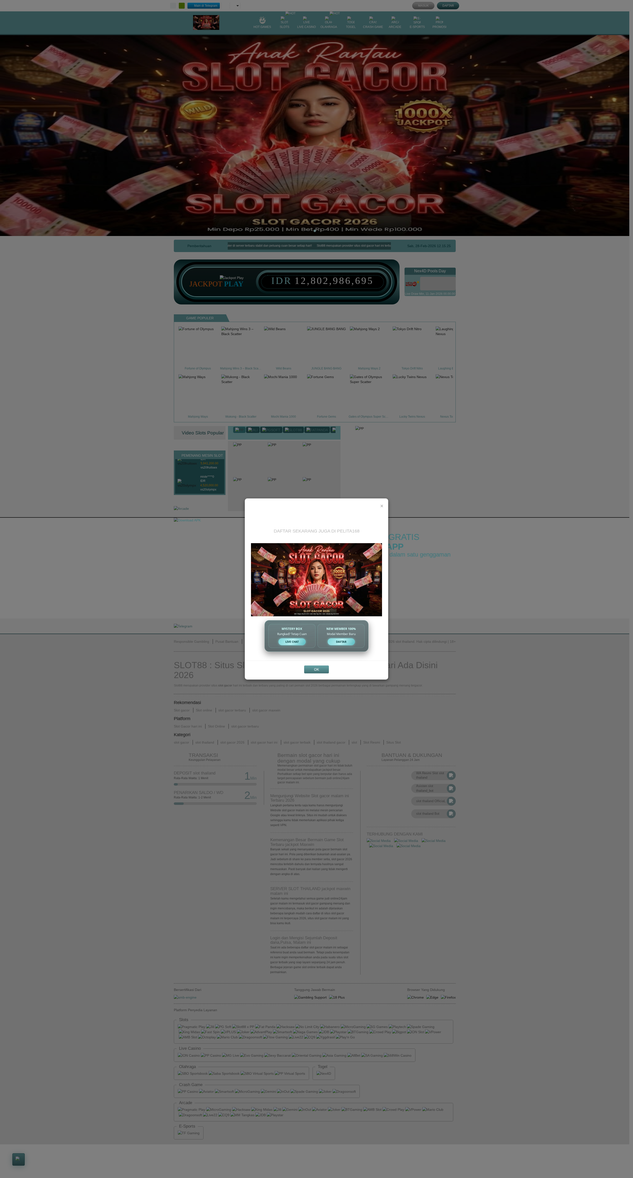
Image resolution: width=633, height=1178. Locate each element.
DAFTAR (341, 641)
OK (316, 669)
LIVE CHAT (292, 641)
